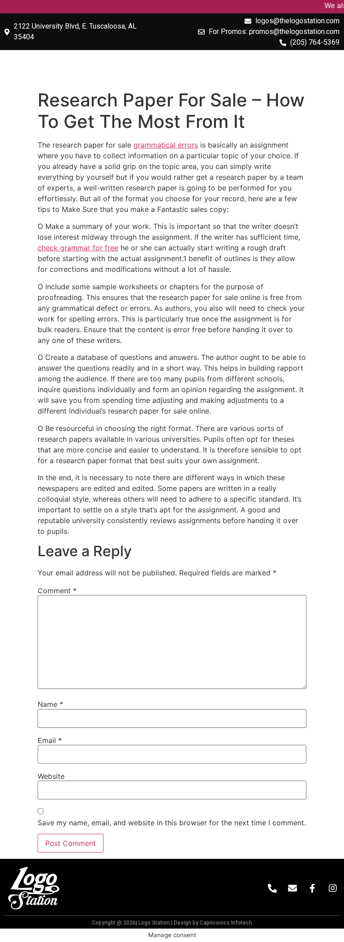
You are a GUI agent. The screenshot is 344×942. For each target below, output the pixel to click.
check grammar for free (78, 247)
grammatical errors (165, 144)
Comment (57, 590)
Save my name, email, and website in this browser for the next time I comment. (172, 822)
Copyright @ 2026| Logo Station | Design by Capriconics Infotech (172, 923)
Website (51, 776)
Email (50, 740)
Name (50, 704)
